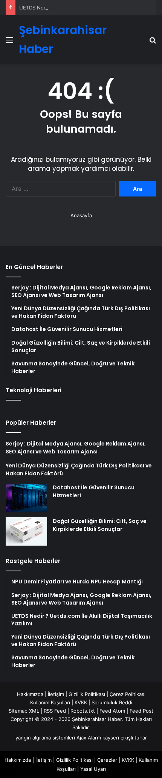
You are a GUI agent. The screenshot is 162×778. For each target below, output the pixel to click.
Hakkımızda (30, 694)
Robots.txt (82, 711)
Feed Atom (112, 711)
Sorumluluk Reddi (112, 702)
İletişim (56, 694)
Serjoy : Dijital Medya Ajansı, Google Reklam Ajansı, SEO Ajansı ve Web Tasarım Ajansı (76, 447)
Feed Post (141, 711)
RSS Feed (55, 711)
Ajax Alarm (88, 738)
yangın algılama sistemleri (45, 738)
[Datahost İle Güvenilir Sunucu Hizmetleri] (26, 498)
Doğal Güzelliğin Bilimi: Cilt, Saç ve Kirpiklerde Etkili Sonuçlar (100, 525)
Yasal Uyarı (93, 769)
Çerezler (107, 760)
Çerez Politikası (127, 694)
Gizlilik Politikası (87, 694)
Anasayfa (81, 215)
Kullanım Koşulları (50, 702)
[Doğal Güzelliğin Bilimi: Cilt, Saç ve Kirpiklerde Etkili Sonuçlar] (26, 531)
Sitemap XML (24, 711)
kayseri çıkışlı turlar (124, 738)
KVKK (81, 702)
